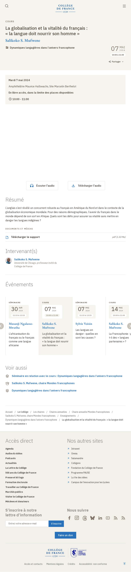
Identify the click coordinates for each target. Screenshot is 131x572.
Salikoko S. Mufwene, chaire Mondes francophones (43, 383)
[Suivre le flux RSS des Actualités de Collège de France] (115, 518)
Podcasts (10, 458)
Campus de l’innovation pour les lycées (90, 482)
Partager (116, 61)
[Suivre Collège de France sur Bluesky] (92, 518)
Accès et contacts (33, 564)
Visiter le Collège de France (19, 496)
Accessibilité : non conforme (93, 564)
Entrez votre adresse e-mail (23, 523)
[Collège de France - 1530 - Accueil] (65, 8)
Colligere (76, 463)
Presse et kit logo (14, 477)
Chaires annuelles (58, 411)
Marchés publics (14, 491)
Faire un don (65, 535)
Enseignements (68, 415)
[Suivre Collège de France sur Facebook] (69, 518)
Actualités (10, 463)
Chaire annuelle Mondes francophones (91, 411)
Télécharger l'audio (89, 185)
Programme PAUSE (80, 472)
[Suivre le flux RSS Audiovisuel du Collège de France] (123, 518)
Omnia (74, 453)
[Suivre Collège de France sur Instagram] (77, 518)
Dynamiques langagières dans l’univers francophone (42, 47)
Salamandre (77, 458)
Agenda (9, 448)
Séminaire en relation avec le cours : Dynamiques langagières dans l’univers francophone (67, 376)
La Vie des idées (79, 477)
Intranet (75, 448)
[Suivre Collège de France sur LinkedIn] (100, 518)
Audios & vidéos (13, 453)
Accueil (9, 411)
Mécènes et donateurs (17, 501)
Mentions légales (55, 564)
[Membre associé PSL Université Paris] (78, 552)
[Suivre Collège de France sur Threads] (85, 518)
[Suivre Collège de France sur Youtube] (108, 518)
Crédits (71, 564)
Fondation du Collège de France (87, 467)
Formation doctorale (16, 482)
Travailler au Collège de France (22, 487)
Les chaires (38, 411)
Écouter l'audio (45, 185)
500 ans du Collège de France (20, 472)
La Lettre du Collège (16, 467)
